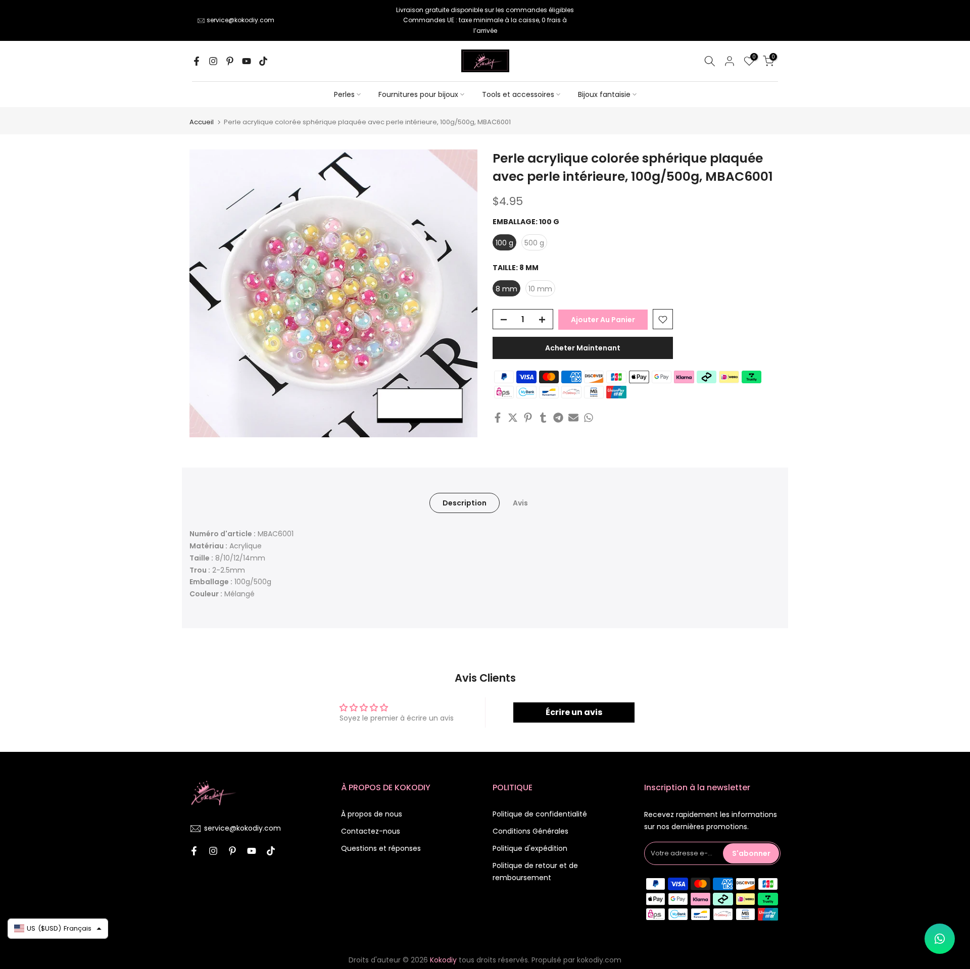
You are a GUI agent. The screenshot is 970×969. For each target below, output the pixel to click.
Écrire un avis (574, 712)
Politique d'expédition (530, 848)
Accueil (201, 122)
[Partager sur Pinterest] (528, 417)
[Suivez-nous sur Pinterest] (229, 61)
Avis (520, 503)
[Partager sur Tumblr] (543, 417)
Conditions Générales (530, 831)
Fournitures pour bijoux (418, 94)
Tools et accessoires (518, 94)
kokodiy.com (599, 960)
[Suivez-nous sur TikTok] (263, 61)
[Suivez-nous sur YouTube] (246, 61)
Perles (344, 94)
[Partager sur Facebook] (498, 417)
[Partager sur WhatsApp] (589, 417)
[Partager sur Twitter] (513, 417)
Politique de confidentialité (540, 814)
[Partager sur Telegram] (558, 417)
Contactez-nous (370, 831)
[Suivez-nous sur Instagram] (213, 61)
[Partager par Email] (573, 417)
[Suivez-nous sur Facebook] (196, 61)
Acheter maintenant (582, 348)
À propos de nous (371, 814)
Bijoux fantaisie (604, 94)
